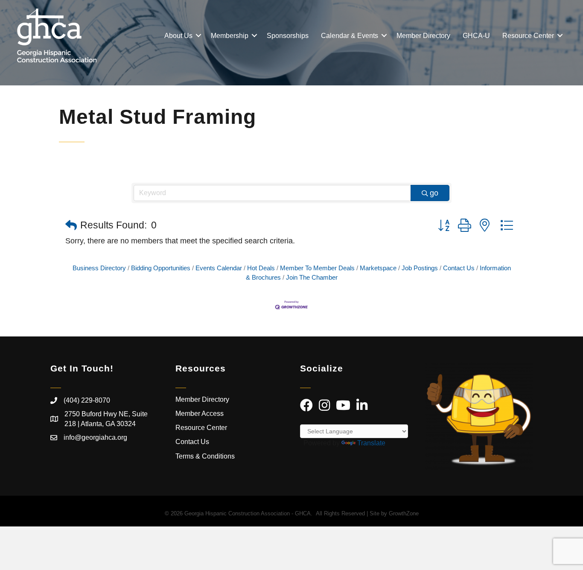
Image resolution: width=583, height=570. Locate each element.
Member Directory (423, 35)
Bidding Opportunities (160, 268)
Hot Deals (261, 268)
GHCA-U (476, 35)
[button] (71, 225)
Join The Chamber (312, 277)
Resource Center (528, 35)
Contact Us (459, 268)
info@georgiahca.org (95, 437)
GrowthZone (404, 513)
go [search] (434, 193)
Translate (371, 443)
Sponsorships (288, 35)
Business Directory (99, 268)
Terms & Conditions (205, 456)
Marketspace (378, 268)
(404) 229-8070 (87, 400)
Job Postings (420, 268)
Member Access (199, 413)
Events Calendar (218, 268)
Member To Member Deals (317, 268)
